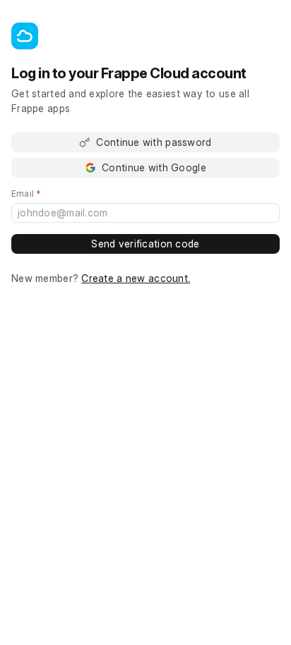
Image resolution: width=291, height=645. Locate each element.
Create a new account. (135, 278)
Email (46, 194)
